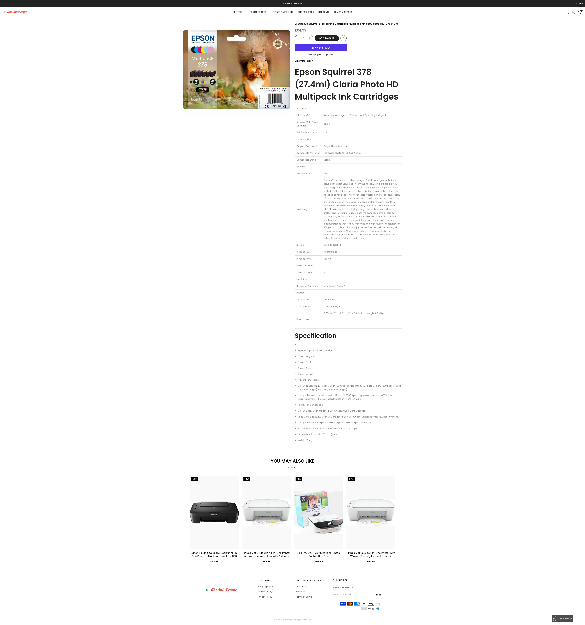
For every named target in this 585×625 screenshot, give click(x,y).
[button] (343, 38)
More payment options (320, 54)
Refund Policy (265, 591)
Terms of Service (305, 596)
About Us (300, 591)
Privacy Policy (265, 596)
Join (378, 595)
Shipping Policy (265, 586)
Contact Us (302, 586)
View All (292, 467)
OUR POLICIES (266, 580)
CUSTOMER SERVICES (308, 580)
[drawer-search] (567, 12)
